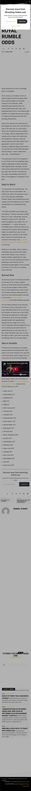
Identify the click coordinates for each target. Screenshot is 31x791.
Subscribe (22, 21)
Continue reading (15, 26)
